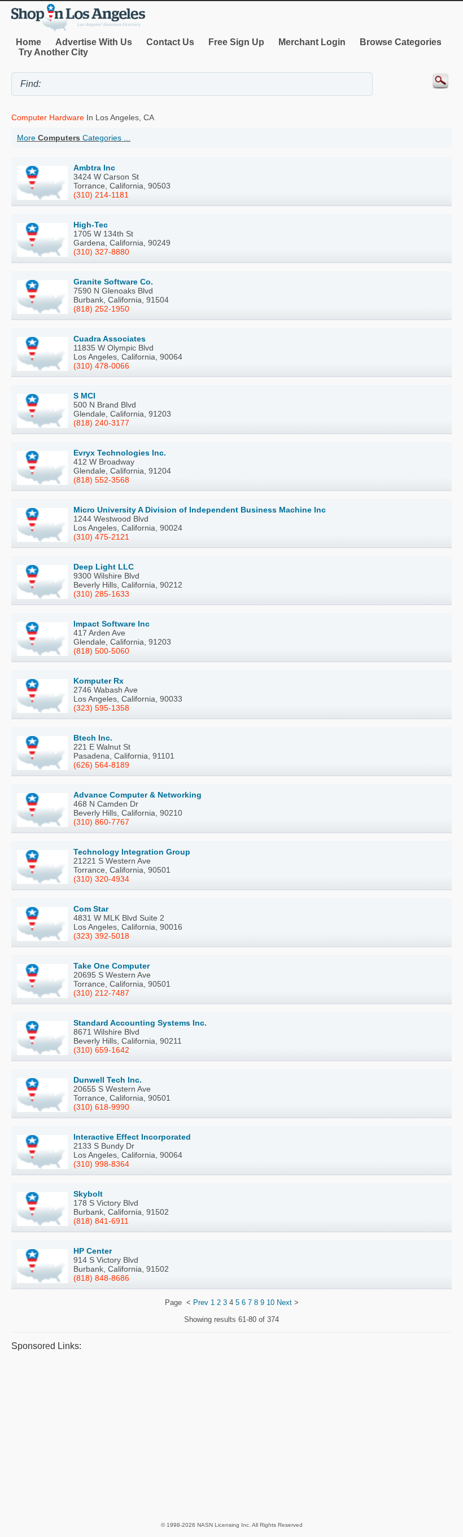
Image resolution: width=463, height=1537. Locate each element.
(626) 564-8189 (101, 764)
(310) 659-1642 (101, 1049)
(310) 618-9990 (101, 1106)
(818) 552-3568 (101, 479)
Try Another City (53, 52)
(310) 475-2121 (101, 536)
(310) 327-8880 (101, 251)
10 (270, 1302)
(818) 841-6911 (101, 1220)
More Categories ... (73, 137)
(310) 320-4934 (101, 878)
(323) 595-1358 (101, 707)
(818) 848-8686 (101, 1277)
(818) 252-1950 (101, 308)
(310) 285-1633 (101, 593)
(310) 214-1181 (101, 194)
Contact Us (170, 42)
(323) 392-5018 (101, 935)
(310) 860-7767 (101, 821)
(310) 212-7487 (101, 992)
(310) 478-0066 (101, 365)
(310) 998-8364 (101, 1163)
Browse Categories (401, 42)
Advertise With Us (93, 42)
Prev (200, 1302)
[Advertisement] (231, 1436)
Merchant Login (312, 42)
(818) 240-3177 (101, 422)
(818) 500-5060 (101, 650)
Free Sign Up (236, 42)
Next (284, 1302)
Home (28, 42)
